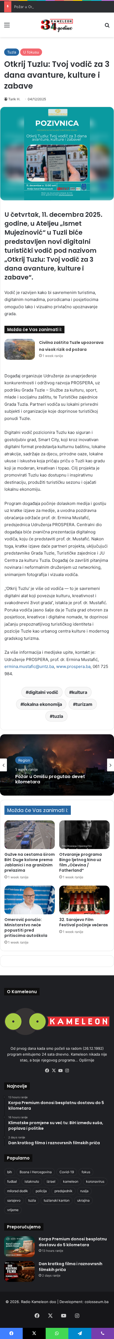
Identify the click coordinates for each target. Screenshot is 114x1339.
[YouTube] (60, 1070)
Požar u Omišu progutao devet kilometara (50, 6)
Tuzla (11, 52)
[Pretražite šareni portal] (107, 27)
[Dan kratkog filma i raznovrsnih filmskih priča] (19, 1271)
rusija (84, 1191)
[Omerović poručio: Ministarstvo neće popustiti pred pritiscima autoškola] (29, 900)
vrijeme (13, 1210)
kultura (79, 692)
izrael (51, 1181)
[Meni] (7, 27)
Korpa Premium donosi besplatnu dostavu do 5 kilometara (73, 1242)
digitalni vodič (43, 692)
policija (41, 1191)
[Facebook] (47, 1070)
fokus (86, 1172)
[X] (53, 1070)
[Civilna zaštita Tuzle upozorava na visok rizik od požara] (19, 349)
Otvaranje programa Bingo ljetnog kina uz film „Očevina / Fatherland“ (80, 862)
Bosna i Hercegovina (36, 1172)
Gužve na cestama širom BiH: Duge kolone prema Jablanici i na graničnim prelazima (29, 862)
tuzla (58, 716)
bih (9, 1172)
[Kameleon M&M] (57, 24)
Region (24, 760)
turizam (84, 704)
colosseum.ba (96, 1301)
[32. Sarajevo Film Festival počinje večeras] (84, 900)
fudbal (12, 1181)
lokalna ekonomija (42, 704)
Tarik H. (14, 99)
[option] (57, 765)
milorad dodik (17, 1191)
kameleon (70, 1181)
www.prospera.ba (73, 666)
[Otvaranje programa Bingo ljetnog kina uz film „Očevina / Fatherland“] (84, 834)
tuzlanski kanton (56, 1200)
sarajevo (13, 1200)
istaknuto (32, 1181)
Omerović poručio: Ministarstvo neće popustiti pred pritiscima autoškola (25, 927)
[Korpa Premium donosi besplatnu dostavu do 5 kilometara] (19, 1246)
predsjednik (63, 1191)
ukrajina (83, 1200)
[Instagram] (67, 1070)
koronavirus (95, 1181)
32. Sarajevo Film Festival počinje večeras (83, 922)
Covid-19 (66, 1172)
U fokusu (31, 52)
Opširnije (86, 1060)
